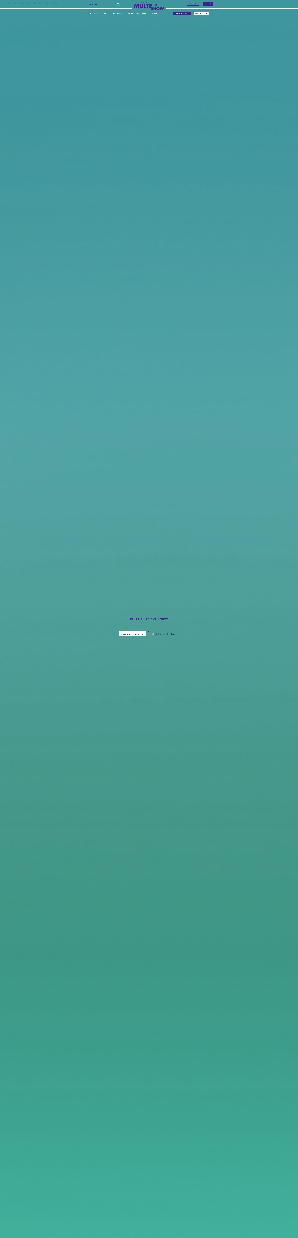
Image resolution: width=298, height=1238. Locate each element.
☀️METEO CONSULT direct (163, 634)
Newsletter (193, 4)
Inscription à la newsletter (133, 633)
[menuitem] (117, 3)
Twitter (175, 3)
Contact (208, 4)
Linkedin (180, 3)
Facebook (170, 3)
